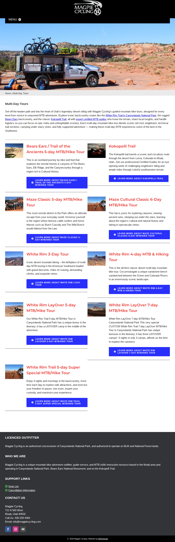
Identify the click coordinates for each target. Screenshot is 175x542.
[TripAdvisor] (23, 529)
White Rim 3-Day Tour (47, 254)
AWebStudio (103, 539)
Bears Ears (11, 119)
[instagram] (15, 529)
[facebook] (8, 529)
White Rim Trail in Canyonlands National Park (131, 115)
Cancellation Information (21, 490)
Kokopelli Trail (58, 119)
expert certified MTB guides (91, 119)
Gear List (13, 486)
